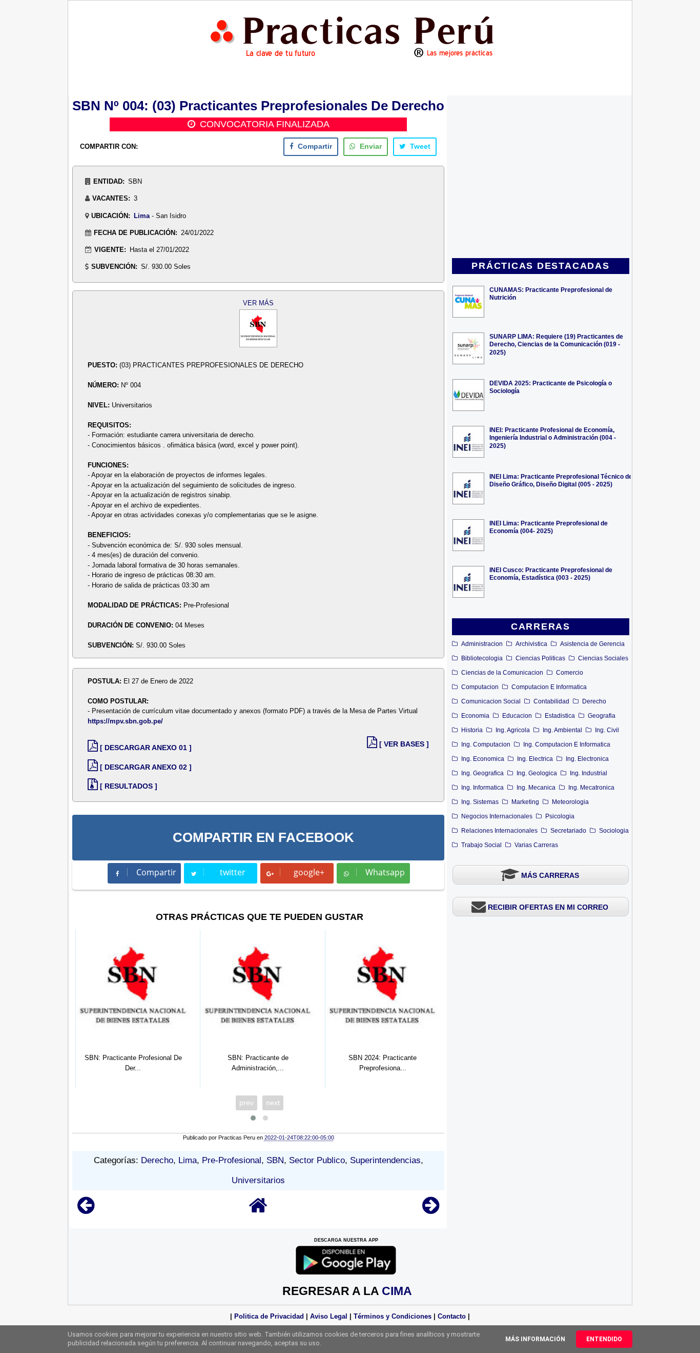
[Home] (258, 1210)
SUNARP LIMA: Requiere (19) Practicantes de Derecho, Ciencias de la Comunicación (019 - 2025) (556, 344)
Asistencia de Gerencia (592, 644)
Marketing (525, 802)
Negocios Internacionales (496, 816)
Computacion (480, 687)
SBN (275, 1160)
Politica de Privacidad (269, 1316)
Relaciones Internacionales (499, 830)
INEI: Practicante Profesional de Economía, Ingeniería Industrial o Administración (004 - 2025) (552, 437)
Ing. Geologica (537, 773)
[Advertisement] (540, 177)
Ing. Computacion (485, 744)
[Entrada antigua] (430, 1210)
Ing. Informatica (482, 787)
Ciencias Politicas (540, 658)
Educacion (517, 715)
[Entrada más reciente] (85, 1210)
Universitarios (258, 1180)
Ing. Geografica (482, 773)
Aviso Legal (328, 1316)
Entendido (604, 1339)
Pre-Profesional (231, 1160)
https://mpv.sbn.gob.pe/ (125, 721)
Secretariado (568, 830)
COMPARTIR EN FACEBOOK (263, 837)
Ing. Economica (482, 758)
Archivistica (531, 644)
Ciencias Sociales (603, 658)
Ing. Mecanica (536, 787)
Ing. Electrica (535, 758)
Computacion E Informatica (549, 687)
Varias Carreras (536, 845)
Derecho (594, 701)
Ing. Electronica (587, 758)
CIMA (397, 1291)
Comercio (569, 672)
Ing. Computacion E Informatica (566, 744)
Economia (475, 715)
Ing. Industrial (588, 773)
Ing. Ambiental (562, 730)
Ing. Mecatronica (591, 787)
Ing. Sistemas (480, 802)
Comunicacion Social (491, 701)
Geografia (601, 715)
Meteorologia (570, 802)
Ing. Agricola (513, 730)
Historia (472, 730)
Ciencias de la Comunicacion (502, 672)
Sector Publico (317, 1160)
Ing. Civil (607, 730)
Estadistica (560, 715)
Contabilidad (551, 701)
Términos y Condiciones (392, 1316)
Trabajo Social (481, 845)
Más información (535, 1339)
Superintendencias (385, 1160)
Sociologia (614, 830)
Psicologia (559, 816)
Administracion (482, 644)
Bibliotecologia (482, 658)
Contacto (452, 1316)
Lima (142, 216)
